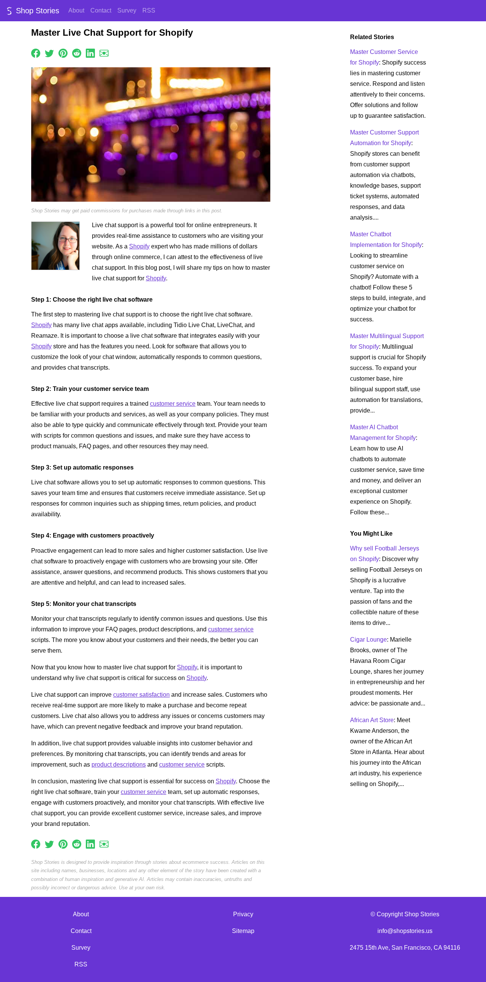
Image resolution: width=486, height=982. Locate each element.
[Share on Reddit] (76, 52)
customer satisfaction (141, 694)
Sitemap (243, 931)
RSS (148, 10)
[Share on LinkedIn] (90, 52)
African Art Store (372, 720)
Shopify (139, 246)
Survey (126, 10)
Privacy (243, 914)
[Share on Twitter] (49, 52)
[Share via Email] (104, 52)
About (76, 10)
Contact (100, 10)
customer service (173, 403)
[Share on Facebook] (35, 52)
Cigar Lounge (368, 639)
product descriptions (119, 764)
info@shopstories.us (404, 931)
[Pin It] (63, 52)
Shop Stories (36, 10)
